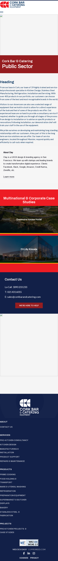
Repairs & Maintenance (12, 461)
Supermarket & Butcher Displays (13, 501)
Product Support (10, 457)
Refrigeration (8, 491)
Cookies (23, 558)
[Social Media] (24, 553)
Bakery (4, 508)
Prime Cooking (8, 475)
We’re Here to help (29, 305)
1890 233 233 (20, 287)
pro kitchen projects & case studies (13, 530)
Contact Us (6, 427)
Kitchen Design (8, 445)
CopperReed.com (36, 549)
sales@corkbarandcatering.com (24, 296)
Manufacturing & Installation (9, 451)
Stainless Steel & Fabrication (10, 514)
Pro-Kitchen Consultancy (14, 440)
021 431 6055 (14, 291)
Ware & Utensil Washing (13, 487)
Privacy (34, 558)
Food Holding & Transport (8, 480)
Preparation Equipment (13, 495)
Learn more (8, 177)
